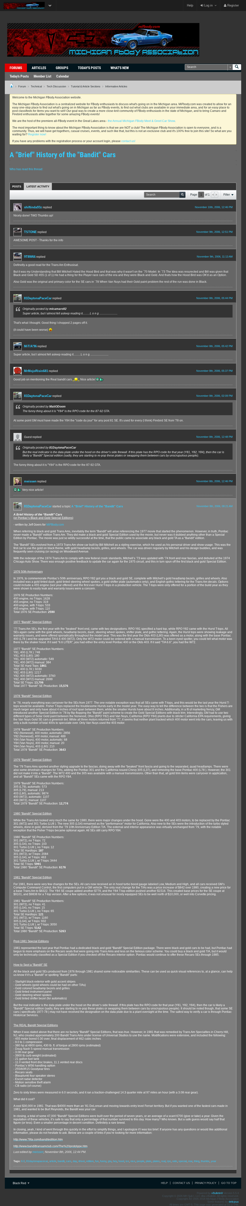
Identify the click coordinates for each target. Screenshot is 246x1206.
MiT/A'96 (30, 346)
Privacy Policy (205, 1183)
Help (190, 5)
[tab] (17, 186)
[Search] (237, 67)
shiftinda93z (33, 207)
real (163, 1161)
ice (127, 1161)
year (213, 1161)
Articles (39, 68)
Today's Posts (89, 68)
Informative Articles (116, 86)
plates (156, 1161)
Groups (62, 68)
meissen (30, 481)
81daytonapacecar (37, 1161)
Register (232, 5)
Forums (16, 68)
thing (196, 1161)
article (52, 1161)
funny (103, 1161)
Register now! (37, 134)
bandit (61, 1161)
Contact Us (181, 1183)
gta (109, 1161)
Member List (42, 76)
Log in (208, 5)
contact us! (128, 141)
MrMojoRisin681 (36, 371)
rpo (169, 1161)
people (140, 1161)
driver (81, 1161)
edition (90, 1161)
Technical (36, 86)
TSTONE (30, 232)
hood (121, 1161)
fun (97, 1161)
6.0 (23, 1161)
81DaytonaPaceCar (38, 298)
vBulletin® (217, 1193)
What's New (120, 68)
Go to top (228, 1183)
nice (132, 1161)
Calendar (62, 76)
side (174, 1161)
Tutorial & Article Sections (85, 86)
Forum (22, 86)
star (190, 1161)
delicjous (234, 1201)
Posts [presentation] (16, 186)
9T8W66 (30, 256)
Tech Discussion (56, 86)
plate (148, 1161)
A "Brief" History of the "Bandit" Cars (97, 506)
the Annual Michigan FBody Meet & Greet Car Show (141, 121)
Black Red (20, 1183)
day (75, 1161)
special (182, 1161)
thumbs (205, 1161)
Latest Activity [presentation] (37, 186)
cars (68, 1161)
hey (115, 1161)
